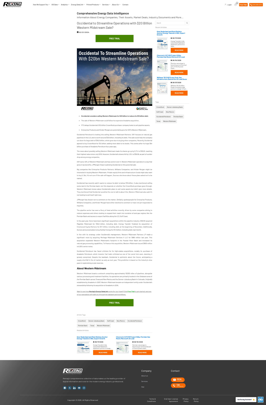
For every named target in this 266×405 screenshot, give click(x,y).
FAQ (142, 387)
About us (144, 376)
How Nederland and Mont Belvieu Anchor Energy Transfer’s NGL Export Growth (171, 33)
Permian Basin (178, 116)
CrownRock (160, 107)
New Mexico (170, 112)
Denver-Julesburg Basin (175, 107)
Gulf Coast (159, 112)
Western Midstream (169, 121)
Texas (158, 121)
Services (144, 381)
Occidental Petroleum (163, 116)
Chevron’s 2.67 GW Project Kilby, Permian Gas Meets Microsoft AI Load (171, 56)
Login (229, 5)
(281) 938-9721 (257, 5)
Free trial (243, 5)
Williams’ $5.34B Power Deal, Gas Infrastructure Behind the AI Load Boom (172, 78)
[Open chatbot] (261, 400)
